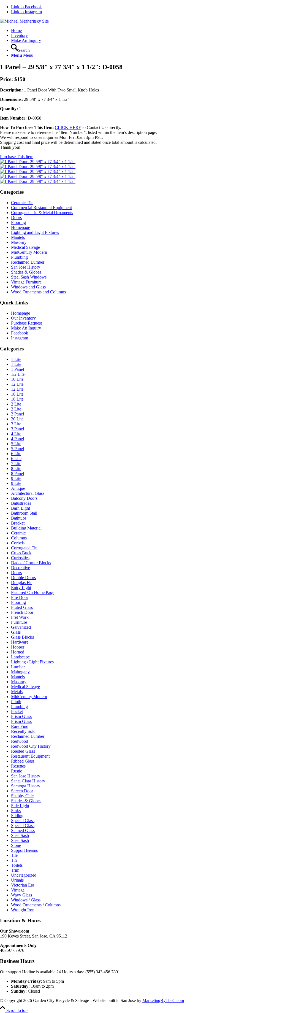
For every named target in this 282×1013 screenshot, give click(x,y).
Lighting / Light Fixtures (32, 662)
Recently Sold (23, 731)
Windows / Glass (25, 900)
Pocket (17, 711)
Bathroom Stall (24, 513)
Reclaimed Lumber (27, 262)
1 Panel (17, 369)
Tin (14, 860)
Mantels (18, 237)
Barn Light (20, 508)
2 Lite (16, 404)
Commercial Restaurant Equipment (41, 207)
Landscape (20, 657)
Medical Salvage (25, 247)
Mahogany (20, 671)
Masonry (18, 242)
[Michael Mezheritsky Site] (24, 21)
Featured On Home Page (32, 592)
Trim (15, 870)
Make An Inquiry (26, 328)
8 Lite (16, 468)
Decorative (20, 567)
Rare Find (19, 726)
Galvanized (21, 627)
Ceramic (18, 533)
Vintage (18, 890)
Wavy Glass (21, 895)
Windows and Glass (28, 287)
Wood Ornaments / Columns (36, 905)
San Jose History (25, 267)
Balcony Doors (24, 498)
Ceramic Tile (22, 202)
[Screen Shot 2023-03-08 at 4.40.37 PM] (141, 179)
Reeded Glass (23, 751)
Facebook (19, 333)
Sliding (17, 815)
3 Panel (17, 428)
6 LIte (16, 458)
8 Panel (17, 473)
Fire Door (19, 597)
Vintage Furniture (26, 282)
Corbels (18, 543)
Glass (16, 632)
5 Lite (16, 443)
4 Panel (17, 438)
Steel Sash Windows (29, 277)
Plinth (16, 701)
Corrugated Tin (24, 547)
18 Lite (17, 394)
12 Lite (17, 384)
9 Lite (16, 478)
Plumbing (19, 257)
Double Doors (23, 577)
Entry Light (21, 587)
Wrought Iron (22, 909)
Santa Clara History (28, 781)
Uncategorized (23, 875)
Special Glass (22, 820)
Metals (17, 691)
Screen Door (22, 790)
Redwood (19, 741)
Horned (17, 652)
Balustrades (21, 503)
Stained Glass (23, 830)
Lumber (18, 666)
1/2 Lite (18, 374)
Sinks (16, 810)
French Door (22, 612)
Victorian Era (22, 885)
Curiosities (20, 557)
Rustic (16, 771)
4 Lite (16, 433)
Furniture (19, 622)
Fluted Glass (22, 607)
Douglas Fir (21, 582)
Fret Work (20, 617)
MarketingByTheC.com (163, 1000)
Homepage (20, 227)
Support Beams (24, 850)
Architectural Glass (27, 493)
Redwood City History (31, 746)
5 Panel (17, 448)
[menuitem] (146, 30)
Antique (18, 488)
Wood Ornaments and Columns (38, 292)
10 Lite (17, 379)
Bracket (18, 523)
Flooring (18, 222)
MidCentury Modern (29, 252)
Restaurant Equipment (30, 756)
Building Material (26, 528)
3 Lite (16, 424)
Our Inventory (23, 318)
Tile (14, 855)
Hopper (17, 647)
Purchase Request (26, 323)
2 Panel (17, 414)
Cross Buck (21, 552)
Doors (16, 217)
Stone (16, 845)
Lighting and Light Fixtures (35, 232)
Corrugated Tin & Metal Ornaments (42, 212)
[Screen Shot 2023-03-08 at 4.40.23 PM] (37, 161)
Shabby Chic (22, 795)
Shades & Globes (26, 272)
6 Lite (16, 453)
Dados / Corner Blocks (31, 562)
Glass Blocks (22, 637)
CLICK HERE (68, 127)
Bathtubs (18, 518)
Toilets (17, 865)
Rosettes (18, 766)
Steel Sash (20, 835)
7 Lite (16, 463)
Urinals (17, 880)
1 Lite (16, 359)
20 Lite (17, 419)
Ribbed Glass (22, 761)
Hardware (19, 642)
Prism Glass (21, 716)
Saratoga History (25, 786)
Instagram (19, 338)
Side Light (20, 805)
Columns (19, 538)
